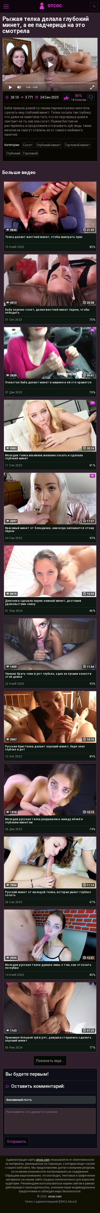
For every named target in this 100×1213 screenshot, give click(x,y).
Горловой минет (77, 145)
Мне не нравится (90, 97)
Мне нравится (66, 97)
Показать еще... (50, 1060)
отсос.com (43, 1159)
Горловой (30, 153)
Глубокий (13, 153)
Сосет (28, 145)
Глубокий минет (49, 145)
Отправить (16, 1141)
